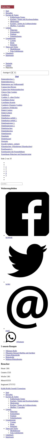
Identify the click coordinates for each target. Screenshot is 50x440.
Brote (12, 43)
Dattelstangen (6, 134)
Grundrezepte (11, 38)
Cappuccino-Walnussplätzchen (12, 90)
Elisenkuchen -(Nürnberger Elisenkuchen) (16, 146)
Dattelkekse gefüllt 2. (9, 121)
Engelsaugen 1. (7, 149)
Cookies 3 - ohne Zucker (10, 97)
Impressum (10, 55)
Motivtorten (14, 21)
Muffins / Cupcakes (17, 26)
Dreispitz (4, 141)
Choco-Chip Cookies (9, 92)
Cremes (13, 41)
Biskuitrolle (10, 357)
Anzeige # (7, 73)
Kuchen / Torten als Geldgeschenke (23, 24)
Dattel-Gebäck (6, 113)
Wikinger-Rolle (11, 351)
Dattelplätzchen (7, 131)
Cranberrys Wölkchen (9, 108)
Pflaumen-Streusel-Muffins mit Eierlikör (20, 353)
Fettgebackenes (16, 36)
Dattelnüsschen (6, 128)
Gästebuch (9, 53)
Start (7, 11)
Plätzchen (13, 30)
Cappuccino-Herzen (8, 87)
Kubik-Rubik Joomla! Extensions (13, 389)
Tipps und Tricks (12, 47)
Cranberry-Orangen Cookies (11, 105)
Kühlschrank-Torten (17, 17)
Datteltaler (5, 136)
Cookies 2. (5, 95)
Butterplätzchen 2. (8, 82)
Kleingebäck (15, 32)
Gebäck (8, 28)
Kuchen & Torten (12, 15)
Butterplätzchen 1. (8, 79)
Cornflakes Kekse (7, 100)
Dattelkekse (5, 115)
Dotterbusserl (6, 139)
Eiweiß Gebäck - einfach (10, 144)
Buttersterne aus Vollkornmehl (12, 84)
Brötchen (13, 45)
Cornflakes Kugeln (8, 102)
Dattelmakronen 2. (8, 126)
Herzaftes (9, 13)
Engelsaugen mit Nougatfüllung (13, 152)
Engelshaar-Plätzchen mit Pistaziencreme (16, 154)
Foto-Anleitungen (16, 51)
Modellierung (15, 49)
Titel (17, 77)
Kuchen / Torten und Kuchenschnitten (24, 19)
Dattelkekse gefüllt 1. (9, 118)
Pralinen (13, 34)
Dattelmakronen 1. (8, 123)
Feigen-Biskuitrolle (13, 355)
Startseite (9, 63)
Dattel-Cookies (6, 110)
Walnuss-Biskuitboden (14, 359)
